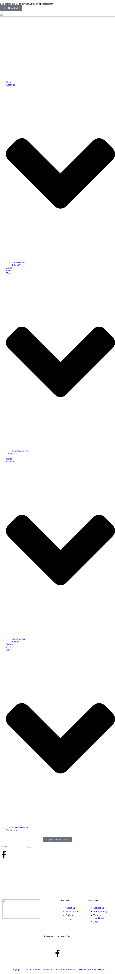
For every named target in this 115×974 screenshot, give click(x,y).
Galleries (10, 268)
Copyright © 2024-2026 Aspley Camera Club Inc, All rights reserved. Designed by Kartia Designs (57, 969)
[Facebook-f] (3, 854)
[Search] (29, 847)
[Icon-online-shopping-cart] (12, 854)
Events (9, 270)
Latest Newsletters (20, 451)
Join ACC (16, 265)
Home (9, 82)
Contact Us (11, 453)
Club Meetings (19, 262)
